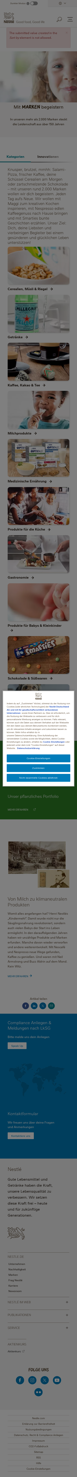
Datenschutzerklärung (28, 748)
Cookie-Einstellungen (54, 741)
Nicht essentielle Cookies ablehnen (38, 777)
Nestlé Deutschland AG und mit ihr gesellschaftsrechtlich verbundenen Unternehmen (38, 709)
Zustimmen (38, 768)
